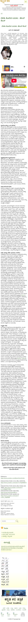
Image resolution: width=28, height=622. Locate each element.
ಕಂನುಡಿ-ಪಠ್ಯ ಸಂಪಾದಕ (7, 532)
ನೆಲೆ (1, 13)
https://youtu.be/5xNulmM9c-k (9, 492)
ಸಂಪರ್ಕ (24, 609)
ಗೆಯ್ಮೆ (24, 608)
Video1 (23, 295)
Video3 (24, 358)
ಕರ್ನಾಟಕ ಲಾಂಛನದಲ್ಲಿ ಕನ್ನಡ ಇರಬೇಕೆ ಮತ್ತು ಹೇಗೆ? (13, 546)
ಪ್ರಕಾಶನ (4, 609)
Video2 (19, 358)
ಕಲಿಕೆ (4, 608)
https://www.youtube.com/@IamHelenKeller (13, 478)
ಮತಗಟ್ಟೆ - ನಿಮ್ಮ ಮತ (7, 536)
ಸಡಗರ (16, 608)
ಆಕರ (20, 608)
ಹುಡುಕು (13, 609)
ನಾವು (8, 609)
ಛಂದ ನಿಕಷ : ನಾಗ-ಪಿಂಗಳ (8, 534)
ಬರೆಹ (7, 608)
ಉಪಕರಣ (18, 609)
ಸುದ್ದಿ (12, 608)
